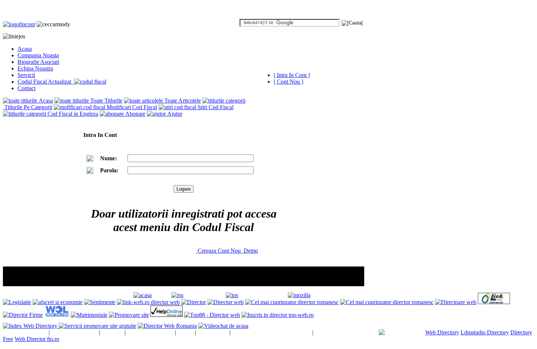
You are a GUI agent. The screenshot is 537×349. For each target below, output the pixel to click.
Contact (26, 88)
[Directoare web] (455, 302)
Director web (213, 332)
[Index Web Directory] (31, 326)
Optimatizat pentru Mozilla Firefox (352, 295)
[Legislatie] (17, 302)
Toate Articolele (182, 100)
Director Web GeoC (150, 332)
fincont (186, 332)
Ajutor (174, 114)
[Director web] (225, 302)
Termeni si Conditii (262, 295)
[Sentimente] (99, 302)
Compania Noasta (38, 55)
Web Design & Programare (346, 332)
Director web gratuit (74, 332)
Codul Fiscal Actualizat (46, 81)
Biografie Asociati (38, 62)
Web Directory (442, 332)
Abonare (134, 114)
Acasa (25, 49)
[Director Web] (167, 315)
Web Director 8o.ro (37, 339)
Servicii (26, 75)
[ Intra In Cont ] (292, 75)
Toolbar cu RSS (203, 295)
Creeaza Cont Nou (219, 251)
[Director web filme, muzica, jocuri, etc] (212, 315)
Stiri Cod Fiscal (214, 107)
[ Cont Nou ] (288, 81)
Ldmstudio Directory (485, 332)
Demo (250, 251)
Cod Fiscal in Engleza (72, 114)
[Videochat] (223, 326)
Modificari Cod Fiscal (131, 107)
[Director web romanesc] (56, 315)
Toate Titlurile (105, 100)
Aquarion (112, 332)
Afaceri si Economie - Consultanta (271, 332)
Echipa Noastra (35, 68)
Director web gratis (25, 332)
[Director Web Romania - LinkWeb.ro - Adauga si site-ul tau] (494, 302)
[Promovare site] (129, 315)
